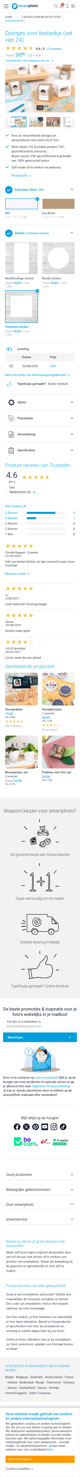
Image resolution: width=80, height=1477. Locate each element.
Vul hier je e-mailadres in (24, 1021)
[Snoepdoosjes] (58, 689)
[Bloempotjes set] (21, 752)
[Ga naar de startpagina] (25, 6)
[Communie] (17, 17)
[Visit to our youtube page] (44, 1127)
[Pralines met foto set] (58, 752)
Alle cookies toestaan (20, 1459)
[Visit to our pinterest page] (35, 1127)
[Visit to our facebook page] (17, 1127)
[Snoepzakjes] (21, 689)
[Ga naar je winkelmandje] (73, 6)
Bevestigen (15, 1037)
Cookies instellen (18, 1469)
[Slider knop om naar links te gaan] (11, 122)
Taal (12, 487)
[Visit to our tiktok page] (63, 1127)
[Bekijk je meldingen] (67, 6)
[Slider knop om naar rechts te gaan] (69, 122)
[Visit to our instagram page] (54, 1127)
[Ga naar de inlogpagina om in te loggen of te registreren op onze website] (61, 6)
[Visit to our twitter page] (26, 1127)
